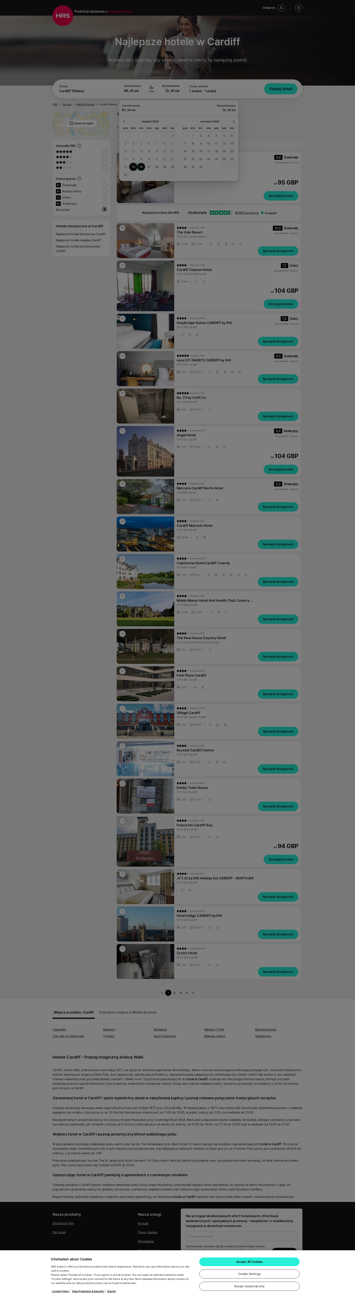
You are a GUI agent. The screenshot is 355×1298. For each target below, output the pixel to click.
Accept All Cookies (249, 1261)
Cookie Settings (249, 1274)
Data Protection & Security (88, 1291)
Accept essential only (249, 1286)
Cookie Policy (60, 1291)
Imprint (111, 1291)
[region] (177, 1274)
